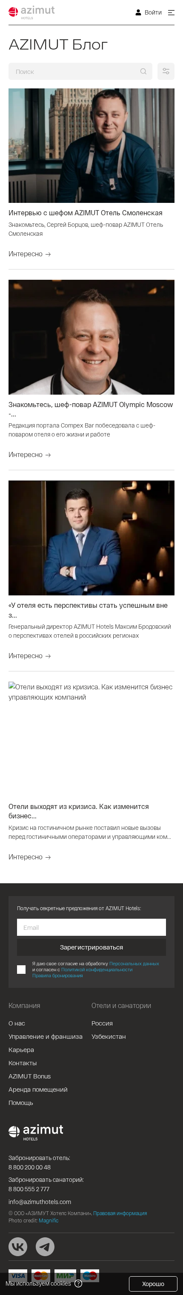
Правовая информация (120, 1213)
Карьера (21, 1049)
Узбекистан (109, 1036)
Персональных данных (134, 963)
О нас (17, 1023)
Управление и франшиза (46, 1036)
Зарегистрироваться (91, 947)
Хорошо (153, 1283)
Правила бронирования (57, 975)
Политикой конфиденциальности (96, 969)
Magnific (48, 1220)
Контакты (23, 1062)
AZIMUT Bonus (30, 1076)
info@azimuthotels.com (40, 1201)
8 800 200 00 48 (30, 1167)
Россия (102, 1023)
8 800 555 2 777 (29, 1188)
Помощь (21, 1102)
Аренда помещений (38, 1089)
